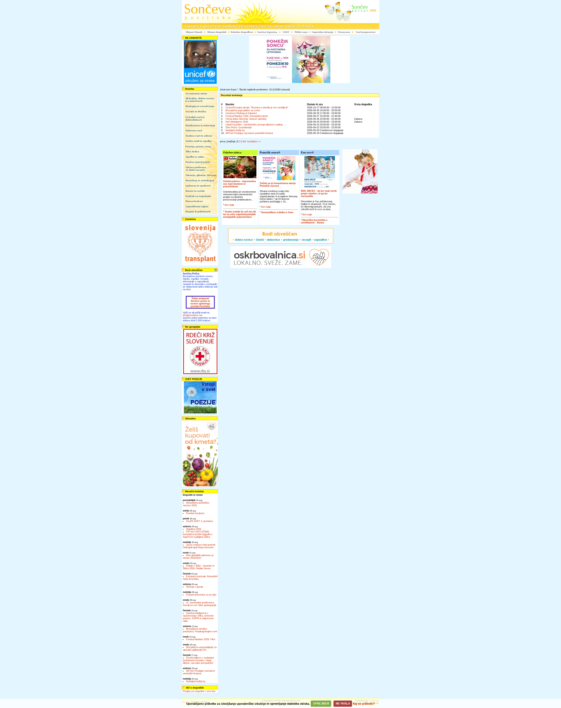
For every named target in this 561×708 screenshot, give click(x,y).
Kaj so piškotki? (364, 703)
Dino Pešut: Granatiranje (238, 127)
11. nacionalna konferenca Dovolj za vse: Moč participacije (199, 603)
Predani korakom (195, 513)
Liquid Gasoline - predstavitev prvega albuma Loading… (255, 124)
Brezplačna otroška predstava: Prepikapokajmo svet (200, 630)
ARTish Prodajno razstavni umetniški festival (199, 672)
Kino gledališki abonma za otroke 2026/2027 (198, 556)
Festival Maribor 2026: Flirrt (200, 639)
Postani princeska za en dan (201, 594)
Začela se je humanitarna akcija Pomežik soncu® (278, 184)
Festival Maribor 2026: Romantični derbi (246, 116)
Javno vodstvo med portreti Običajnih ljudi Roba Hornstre (199, 546)
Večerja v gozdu (194, 586)
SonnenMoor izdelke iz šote (277, 212)
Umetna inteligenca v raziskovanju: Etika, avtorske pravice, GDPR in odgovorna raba (198, 617)
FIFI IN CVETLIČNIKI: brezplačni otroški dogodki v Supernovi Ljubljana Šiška (198, 534)
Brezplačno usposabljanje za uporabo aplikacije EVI (200, 648)
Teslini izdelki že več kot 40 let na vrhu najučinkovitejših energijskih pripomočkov (239, 214)
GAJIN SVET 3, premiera (199, 521)
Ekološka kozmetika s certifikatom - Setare (314, 221)
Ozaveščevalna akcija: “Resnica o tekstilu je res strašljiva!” (256, 107)
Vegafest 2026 (193, 529)
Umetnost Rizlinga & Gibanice (241, 113)
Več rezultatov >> (251, 141)
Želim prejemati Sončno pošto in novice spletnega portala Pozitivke (200, 302)
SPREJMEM (321, 703)
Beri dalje (229, 205)
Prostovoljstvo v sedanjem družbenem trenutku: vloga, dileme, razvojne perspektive (198, 660)
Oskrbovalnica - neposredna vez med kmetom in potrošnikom (239, 184)
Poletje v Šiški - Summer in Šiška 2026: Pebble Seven (198, 567)
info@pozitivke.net (192, 315)
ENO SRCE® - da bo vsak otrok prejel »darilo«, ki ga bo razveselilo (319, 193)
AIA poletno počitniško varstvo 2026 (196, 504)
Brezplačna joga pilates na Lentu (242, 110)
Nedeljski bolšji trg (195, 681)
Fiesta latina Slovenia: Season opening (245, 119)
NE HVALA (343, 703)
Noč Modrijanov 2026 (236, 121)
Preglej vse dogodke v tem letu (199, 691)
